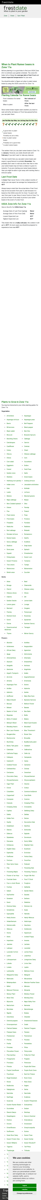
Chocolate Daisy (12, 776)
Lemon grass (11, 604)
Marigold (27, 975)
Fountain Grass (11, 879)
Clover (9, 788)
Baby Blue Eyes (29, 696)
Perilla (9, 1043)
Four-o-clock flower (13, 883)
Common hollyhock (30, 791)
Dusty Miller (28, 841)
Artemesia (27, 681)
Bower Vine (28, 734)
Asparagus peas (29, 420)
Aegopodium (28, 646)
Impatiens (10, 940)
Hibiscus (9, 929)
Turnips (26, 565)
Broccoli (9, 435)
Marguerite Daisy (12, 975)
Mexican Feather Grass (31, 982)
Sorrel (9, 620)
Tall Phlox (27, 1147)
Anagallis (10, 665)
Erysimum (27, 849)
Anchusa (27, 665)
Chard (26, 450)
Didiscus (9, 833)
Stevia (9, 623)
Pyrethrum (10, 1074)
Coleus (26, 788)
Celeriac (27, 446)
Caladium (27, 746)
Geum (8, 902)
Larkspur (9, 948)
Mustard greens (29, 496)
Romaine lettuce (12, 534)
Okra (25, 504)
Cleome (26, 784)
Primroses (27, 1063)
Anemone (10, 669)
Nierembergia (28, 1009)
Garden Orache (11, 601)
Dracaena (10, 841)
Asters (26, 685)
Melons (9, 496)
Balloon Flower (29, 704)
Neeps (26, 500)
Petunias (10, 1047)
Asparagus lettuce (13, 420)
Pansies (26, 1032)
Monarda (27, 990)
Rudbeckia (10, 1085)
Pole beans (10, 519)
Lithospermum (11, 959)
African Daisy (11, 650)
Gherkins (9, 477)
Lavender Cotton (12, 952)
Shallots (9, 546)
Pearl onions (11, 515)
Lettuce (27, 492)
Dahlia (9, 814)
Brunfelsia (10, 742)
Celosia (26, 769)
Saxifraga (10, 1097)
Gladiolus (27, 902)
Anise (8, 581)
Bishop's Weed (11, 723)
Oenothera (10, 1017)
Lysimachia (10, 971)
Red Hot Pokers (29, 1074)
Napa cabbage (11, 500)
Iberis (8, 937)
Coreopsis (10, 799)
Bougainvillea (11, 734)
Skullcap (27, 1112)
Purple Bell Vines (29, 1066)
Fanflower (10, 856)
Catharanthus (11, 769)
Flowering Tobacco (30, 872)
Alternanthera (11, 658)
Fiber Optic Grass (12, 864)
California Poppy (12, 753)
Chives (9, 458)
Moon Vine (10, 998)
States (21, 2)
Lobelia (9, 963)
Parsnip (26, 507)
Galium (9, 891)
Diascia (9, 830)
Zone (5, 16)
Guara (26, 910)
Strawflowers (11, 1127)
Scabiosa (27, 1097)
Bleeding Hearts (12, 727)
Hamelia (26, 914)
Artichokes (10, 416)
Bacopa (9, 704)
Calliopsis (10, 757)
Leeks (9, 492)
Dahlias (26, 814)
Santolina (10, 1093)
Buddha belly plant (30, 742)
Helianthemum (11, 921)
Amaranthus (28, 662)
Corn (25, 458)
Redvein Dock (11, 616)
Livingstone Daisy (30, 959)
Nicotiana (10, 1009)
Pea (8, 511)
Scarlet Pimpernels (30, 1101)
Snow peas (10, 549)
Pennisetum (11, 1036)
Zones (27, 2)
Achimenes (10, 646)
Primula (9, 1066)
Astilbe (9, 688)
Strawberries (28, 553)
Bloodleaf (27, 727)
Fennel (9, 469)
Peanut (26, 511)
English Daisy (11, 849)
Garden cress (11, 473)
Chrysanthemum (29, 776)
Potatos (27, 519)
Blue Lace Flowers (13, 730)
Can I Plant (21, 16)
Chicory (9, 454)
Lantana (26, 944)
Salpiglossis (11, 1089)
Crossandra (28, 807)
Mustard (9, 608)
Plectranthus (11, 1055)
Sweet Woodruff (29, 1143)
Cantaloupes (11, 442)
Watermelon (28, 568)
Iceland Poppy (29, 937)
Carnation (27, 765)
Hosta (9, 933)
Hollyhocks (28, 929)
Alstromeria (28, 654)
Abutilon (9, 643)
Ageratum (27, 650)
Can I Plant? (6, 1198)
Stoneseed (28, 1124)
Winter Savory (28, 633)
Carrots (26, 442)
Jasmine (9, 944)
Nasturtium (10, 1005)
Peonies (27, 1040)
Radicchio (10, 526)
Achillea (26, 643)
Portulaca (10, 1063)
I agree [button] (24, 1185)
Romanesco (28, 534)
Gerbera (26, 898)
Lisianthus (27, 956)
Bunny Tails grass (12, 746)
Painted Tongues (30, 1028)
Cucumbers (28, 462)
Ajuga (8, 654)
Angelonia (27, 669)
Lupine (26, 967)
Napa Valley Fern (29, 1001)
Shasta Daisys (11, 1112)
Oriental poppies (12, 1021)
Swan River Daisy (12, 1135)
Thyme (9, 633)
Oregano (27, 608)
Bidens (26, 719)
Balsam (9, 707)
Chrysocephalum (29, 780)
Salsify (26, 538)
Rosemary (27, 616)
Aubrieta (9, 692)
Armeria (9, 681)
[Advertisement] (20, 41)
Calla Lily (27, 753)
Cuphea (9, 811)
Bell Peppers (28, 423)
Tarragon (27, 627)
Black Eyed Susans (30, 723)
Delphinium (10, 826)
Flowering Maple (12, 872)
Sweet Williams (12, 1143)
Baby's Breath (11, 700)
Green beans (28, 477)
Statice (9, 1120)
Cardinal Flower (12, 765)
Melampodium (11, 982)
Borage (9, 585)
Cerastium (27, 772)
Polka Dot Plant (29, 1055)
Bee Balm (27, 711)
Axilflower (10, 696)
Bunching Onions (12, 439)
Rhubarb (27, 530)
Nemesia (27, 1005)
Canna (26, 761)
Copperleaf (10, 795)
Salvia (26, 1089)
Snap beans (28, 546)
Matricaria (10, 979)
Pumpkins (10, 523)
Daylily (9, 822)
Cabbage (27, 439)
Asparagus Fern (12, 685)
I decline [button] (24, 1189)
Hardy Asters (11, 917)
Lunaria (9, 967)
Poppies (27, 1059)
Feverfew (27, 860)
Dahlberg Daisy (29, 811)
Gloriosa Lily (28, 906)
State (12, 16)
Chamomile (27, 585)
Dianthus (27, 826)
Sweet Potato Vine (13, 1139)
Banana (26, 707)
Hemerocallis (11, 925)
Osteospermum (12, 1024)
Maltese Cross (29, 971)
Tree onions (10, 565)
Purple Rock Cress (30, 1070)
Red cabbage (11, 530)
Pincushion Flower (13, 1051)
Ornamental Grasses (31, 1021)
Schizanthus (28, 1105)
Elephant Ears (28, 845)
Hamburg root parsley (14, 481)
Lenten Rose (28, 952)
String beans (11, 557)
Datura (26, 818)
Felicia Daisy (28, 856)
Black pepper (28, 427)
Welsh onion (11, 572)
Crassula (9, 803)
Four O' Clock (28, 879)
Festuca (9, 860)
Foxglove (27, 883)
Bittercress (10, 427)
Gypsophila (10, 914)
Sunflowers (10, 1131)
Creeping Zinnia (12, 807)
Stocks (9, 1124)
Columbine (10, 791)
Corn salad (10, 462)
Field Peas (27, 469)
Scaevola (10, 1101)
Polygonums (11, 1059)
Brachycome (11, 738)
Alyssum (9, 662)
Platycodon (28, 1051)
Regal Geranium (12, 1078)
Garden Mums (28, 891)
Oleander (27, 1017)
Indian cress (11, 484)
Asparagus (27, 416)
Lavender (27, 948)
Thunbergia (10, 1150)
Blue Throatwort (29, 730)
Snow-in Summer (29, 1116)
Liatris (9, 956)
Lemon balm (28, 601)
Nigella (9, 1013)
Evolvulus (27, 853)
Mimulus (27, 986)
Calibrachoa (28, 749)
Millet (9, 986)
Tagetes (9, 1147)
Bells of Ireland (12, 719)
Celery (9, 450)
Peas (26, 515)
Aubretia (27, 688)
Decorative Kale (29, 822)
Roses (9, 1082)
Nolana (26, 1013)
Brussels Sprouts (30, 435)
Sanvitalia (27, 1093)
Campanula (27, 757)
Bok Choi (27, 431)
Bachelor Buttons (30, 700)
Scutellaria (10, 1108)
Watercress (10, 568)
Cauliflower (10, 446)
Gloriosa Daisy (11, 906)
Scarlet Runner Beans (14, 1105)
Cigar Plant (10, 784)
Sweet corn (28, 557)
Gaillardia (27, 887)
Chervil (9, 589)
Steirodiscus (28, 1120)
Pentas (9, 1040)
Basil (25, 581)
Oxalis (26, 1024)
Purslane (27, 523)
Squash (9, 553)
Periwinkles (28, 1043)
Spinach (26, 549)
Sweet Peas (28, 1135)
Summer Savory (29, 623)
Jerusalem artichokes (31, 484)
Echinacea (10, 845)
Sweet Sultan (28, 1139)
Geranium (10, 898)
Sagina (26, 1085)
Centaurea (10, 772)
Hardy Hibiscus (29, 917)
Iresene (26, 940)
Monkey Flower (29, 994)
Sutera (26, 1131)
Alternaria (27, 658)
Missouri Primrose (13, 990)
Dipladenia (10, 837)
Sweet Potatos (12, 561)
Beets (9, 423)
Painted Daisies (12, 1028)
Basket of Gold (12, 711)
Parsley (9, 612)
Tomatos (27, 561)
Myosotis (10, 1001)
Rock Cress (28, 1078)
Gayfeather (10, 895)
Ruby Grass (28, 1082)
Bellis (26, 715)
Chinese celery (29, 589)
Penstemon (28, 1036)
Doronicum (27, 837)
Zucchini (27, 572)
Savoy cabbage (12, 542)
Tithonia (27, 1150)
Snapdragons (11, 1116)
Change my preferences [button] (24, 1193)
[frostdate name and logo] (7, 2)
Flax (8, 868)
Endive (26, 465)
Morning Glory (28, 998)
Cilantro (9, 597)
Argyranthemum (29, 677)
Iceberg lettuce (29, 481)
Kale (8, 488)
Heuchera (27, 925)
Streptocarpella (29, 1127)
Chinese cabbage (30, 454)
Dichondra (27, 830)
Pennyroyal (28, 612)
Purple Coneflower (13, 1070)
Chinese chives (12, 593)
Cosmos (27, 799)
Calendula (10, 749)
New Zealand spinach (14, 504)
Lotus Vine (27, 963)
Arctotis (9, 677)
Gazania (26, 895)
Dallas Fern (10, 818)
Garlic (26, 473)
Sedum (26, 1108)
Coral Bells (27, 795)
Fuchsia (9, 887)
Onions (9, 507)
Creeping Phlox (29, 803)
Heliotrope (27, 921)
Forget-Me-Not (29, 875)
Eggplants (10, 465)
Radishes (27, 526)
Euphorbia (10, 853)
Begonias (10, 715)
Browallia (27, 738)
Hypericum (27, 933)
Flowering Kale (29, 868)
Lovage (26, 604)
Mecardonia (28, 979)
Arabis (26, 673)
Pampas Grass (11, 1032)
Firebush (27, 864)
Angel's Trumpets (12, 673)
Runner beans (11, 538)
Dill (25, 597)
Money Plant (11, 994)
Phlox (26, 1047)
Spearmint (27, 620)
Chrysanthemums (12, 780)
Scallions (27, 542)
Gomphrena (10, 910)
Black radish (11, 431)
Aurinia (26, 692)
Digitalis (26, 833)
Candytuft (10, 761)
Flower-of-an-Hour (13, 875)
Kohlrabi (26, 488)
